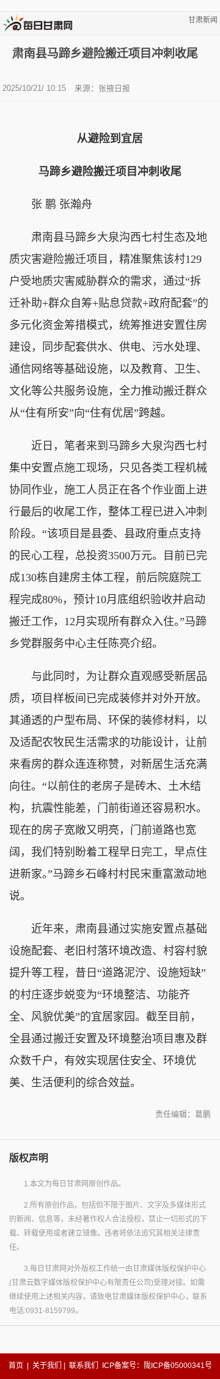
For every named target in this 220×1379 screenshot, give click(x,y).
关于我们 (47, 1365)
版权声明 (28, 1158)
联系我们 (83, 1365)
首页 (16, 1365)
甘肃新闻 (203, 20)
